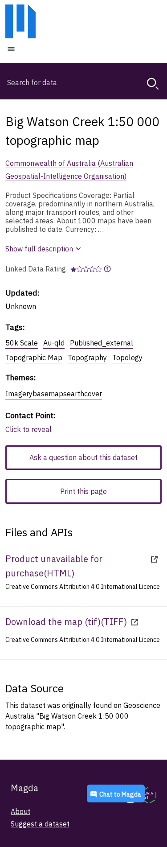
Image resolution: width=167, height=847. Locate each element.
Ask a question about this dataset (83, 457)
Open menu (38, 48)
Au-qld (54, 342)
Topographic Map (33, 357)
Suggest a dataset (40, 823)
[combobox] (83, 82)
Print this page (83, 491)
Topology (127, 357)
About (20, 811)
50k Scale (21, 342)
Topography (87, 357)
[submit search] (152, 83)
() (53, 566)
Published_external (101, 342)
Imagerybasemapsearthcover (53, 393)
